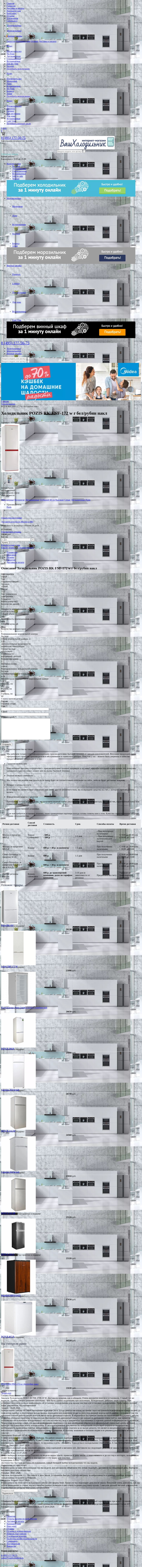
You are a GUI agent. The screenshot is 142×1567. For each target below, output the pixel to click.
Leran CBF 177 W (9, 966)
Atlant (9, 93)
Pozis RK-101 (7, 925)
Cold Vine (11, 121)
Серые (67, 500)
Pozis (9, 507)
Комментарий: (8, 717)
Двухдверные (7, 500)
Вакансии (11, 1546)
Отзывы (10, 16)
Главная (10, 3)
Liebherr (10, 111)
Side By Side (12, 64)
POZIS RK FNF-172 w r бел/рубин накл (19, 1384)
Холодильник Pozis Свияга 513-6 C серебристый (24, 1007)
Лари (9, 84)
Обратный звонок (9, 154)
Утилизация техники (16, 1536)
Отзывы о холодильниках (19, 1531)
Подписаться (7, 1493)
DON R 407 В (7, 1336)
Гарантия (11, 6)
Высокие (59, 500)
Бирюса (10, 91)
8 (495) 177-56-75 (13, 138)
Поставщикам (13, 1543)
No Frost (10, 54)
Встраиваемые (13, 61)
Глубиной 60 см (47, 500)
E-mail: (4, 711)
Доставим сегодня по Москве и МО (17, 522)
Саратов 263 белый (10, 1090)
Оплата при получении (11, 518)
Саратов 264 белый (10, 1172)
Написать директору (9, 1565)
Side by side (17, 176)
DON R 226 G (7, 1254)
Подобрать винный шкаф (19, 123)
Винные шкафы (14, 36)
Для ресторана (13, 113)
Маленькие (12, 81)
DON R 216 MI (8, 1131)
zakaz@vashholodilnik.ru (12, 1558)
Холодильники (14, 25)
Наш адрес (12, 13)
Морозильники (14, 31)
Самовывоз (12, 21)
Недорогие (19, 500)
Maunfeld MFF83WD (11, 1295)
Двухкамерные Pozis (80, 500)
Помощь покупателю (17, 1534)
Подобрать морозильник (18, 96)
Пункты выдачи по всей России (22, 1519)
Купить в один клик (10, 545)
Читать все (6, 1393)
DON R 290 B (7, 1049)
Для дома (11, 116)
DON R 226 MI (8, 1213)
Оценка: (6, 741)
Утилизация (12, 18)
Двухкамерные (14, 56)
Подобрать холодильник (18, 69)
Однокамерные (14, 59)
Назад (9, 46)
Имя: (4, 706)
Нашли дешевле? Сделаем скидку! (17, 547)
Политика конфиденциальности (22, 1539)
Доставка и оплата (15, 8)
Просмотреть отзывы (11, 532)
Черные (10, 66)
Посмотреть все (14, 51)
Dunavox (11, 108)
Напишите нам (14, 11)
